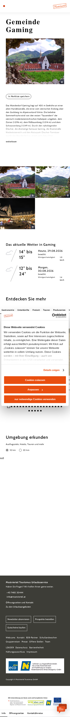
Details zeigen (51, 370)
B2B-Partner (32, 637)
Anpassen (33, 389)
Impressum (32, 652)
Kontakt (20, 637)
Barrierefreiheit (36, 647)
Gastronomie (8, 310)
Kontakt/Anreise (35, 713)
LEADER (10, 647)
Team (47, 641)
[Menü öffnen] (4, 6)
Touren (46, 310)
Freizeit (36, 310)
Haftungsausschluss (15, 652)
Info (4, 713)
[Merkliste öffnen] (12, 6)
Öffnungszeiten (16, 713)
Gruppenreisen (13, 641)
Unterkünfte (23, 310)
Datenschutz (21, 647)
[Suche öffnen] (14, 6)
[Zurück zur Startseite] (60, 6)
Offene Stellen (36, 641)
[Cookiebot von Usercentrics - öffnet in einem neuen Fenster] (52, 315)
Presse (25, 641)
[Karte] (9, 6)
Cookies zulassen (35, 380)
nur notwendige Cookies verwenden (35, 399)
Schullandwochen (48, 637)
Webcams (10, 637)
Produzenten (59, 310)
